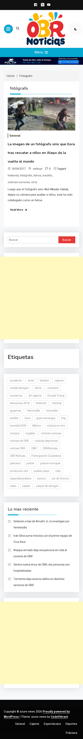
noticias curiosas (19, 182)
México (36, 425)
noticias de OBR (19, 440)
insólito (47, 175)
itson (27, 418)
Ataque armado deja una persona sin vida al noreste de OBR (40, 553)
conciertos (16, 395)
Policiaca (71, 733)
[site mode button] (75, 29)
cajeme (59, 380)
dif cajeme (35, 395)
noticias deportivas (46, 440)
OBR (34, 448)
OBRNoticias (50, 448)
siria (34, 182)
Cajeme (34, 724)
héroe (37, 175)
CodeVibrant (59, 716)
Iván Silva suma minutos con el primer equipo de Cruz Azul (43, 538)
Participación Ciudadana (46, 455)
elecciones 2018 (20, 403)
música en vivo (56, 425)
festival (56, 403)
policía (30, 463)
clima (38, 387)
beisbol (44, 380)
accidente (16, 380)
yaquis (26, 485)
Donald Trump (56, 395)
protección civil (19, 470)
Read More (16, 209)
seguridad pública (20, 478)
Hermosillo (33, 410)
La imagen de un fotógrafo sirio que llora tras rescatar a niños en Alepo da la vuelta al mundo (41, 153)
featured (13, 175)
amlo (31, 380)
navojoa (14, 433)
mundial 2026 (18, 425)
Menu (39, 52)
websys (37, 168)
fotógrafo (26, 175)
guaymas (15, 410)
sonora (41, 478)
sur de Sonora (60, 478)
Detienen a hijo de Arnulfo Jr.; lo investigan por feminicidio (41, 524)
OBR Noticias (17, 455)
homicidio (52, 410)
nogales (30, 433)
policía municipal (50, 463)
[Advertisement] (41, 298)
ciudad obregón (19, 387)
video (13, 485)
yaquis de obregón (47, 485)
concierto (53, 387)
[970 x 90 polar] (41, 60)
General (14, 135)
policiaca (15, 463)
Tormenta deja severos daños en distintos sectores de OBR (39, 582)
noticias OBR (17, 448)
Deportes (71, 724)
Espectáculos (52, 724)
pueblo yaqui (41, 470)
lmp (63, 418)
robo (58, 470)
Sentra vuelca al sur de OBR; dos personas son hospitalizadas (42, 567)
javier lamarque (45, 418)
